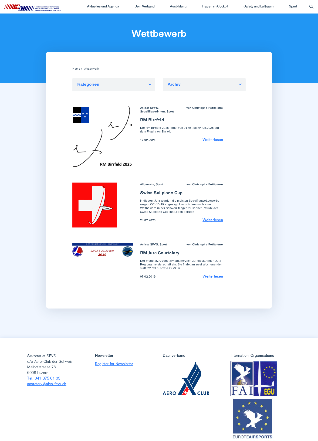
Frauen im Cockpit (215, 6)
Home (76, 69)
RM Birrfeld (152, 120)
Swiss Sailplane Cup (161, 193)
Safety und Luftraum (259, 6)
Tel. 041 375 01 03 (44, 378)
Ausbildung (178, 6)
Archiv (174, 84)
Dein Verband (145, 6)
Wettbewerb (159, 33)
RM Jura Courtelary (159, 253)
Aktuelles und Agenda (103, 6)
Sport (293, 6)
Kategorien (88, 84)
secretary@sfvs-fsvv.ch (46, 383)
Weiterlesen (213, 139)
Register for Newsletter (114, 363)
